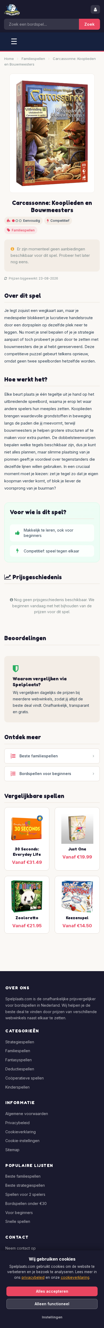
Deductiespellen (19, 1069)
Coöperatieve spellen (24, 1078)
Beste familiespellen (23, 1176)
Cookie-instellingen (22, 1140)
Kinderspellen (17, 1087)
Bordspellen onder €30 (26, 1203)
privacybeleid (33, 1277)
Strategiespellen (19, 1042)
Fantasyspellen (18, 1060)
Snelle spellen (17, 1221)
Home (9, 58)
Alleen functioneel (52, 1304)
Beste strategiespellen (25, 1185)
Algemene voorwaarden (26, 1113)
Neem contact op (20, 1248)
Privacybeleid (17, 1122)
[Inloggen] (95, 9)
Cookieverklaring (20, 1131)
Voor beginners (19, 1212)
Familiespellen (33, 58)
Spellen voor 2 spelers (25, 1194)
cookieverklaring (75, 1277)
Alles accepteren (52, 1291)
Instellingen (52, 1317)
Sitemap (12, 1149)
